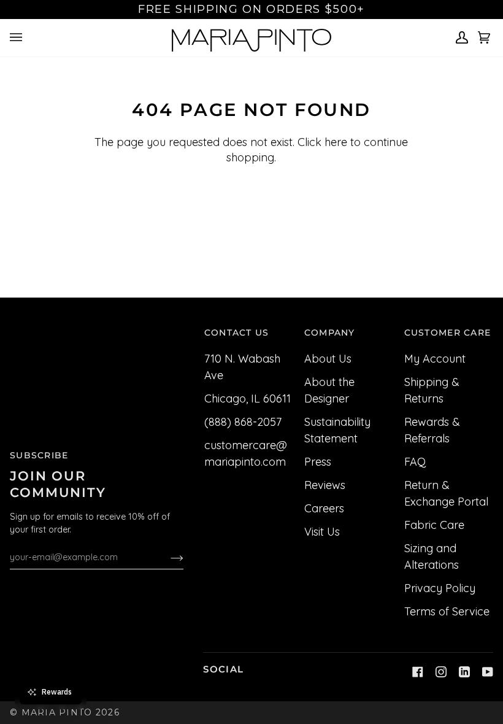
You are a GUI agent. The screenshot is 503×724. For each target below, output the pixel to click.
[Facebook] (417, 671)
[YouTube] (487, 671)
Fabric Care (434, 525)
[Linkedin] (464, 671)
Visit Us (322, 532)
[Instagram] (441, 671)
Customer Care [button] (447, 332)
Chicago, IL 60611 (247, 398)
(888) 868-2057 (243, 422)
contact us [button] (236, 332)
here (335, 142)
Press (317, 462)
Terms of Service (447, 611)
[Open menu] (18, 37)
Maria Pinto (57, 712)
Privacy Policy (439, 588)
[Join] (167, 557)
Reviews (324, 485)
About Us (327, 359)
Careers (324, 508)
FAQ (415, 462)
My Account (435, 359)
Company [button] (329, 332)
